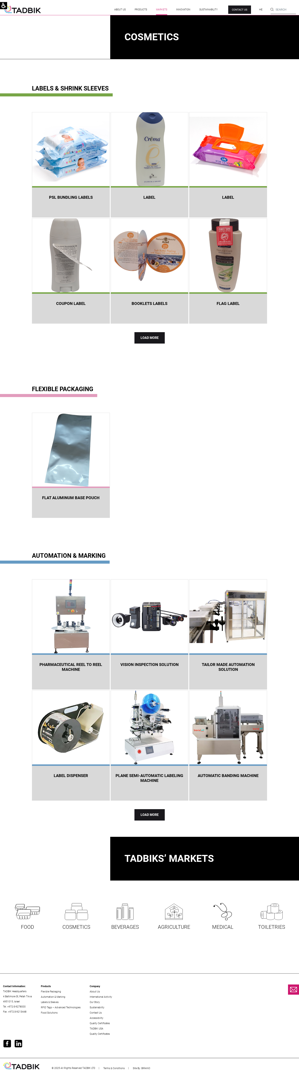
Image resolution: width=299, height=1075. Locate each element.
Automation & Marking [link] (53, 996)
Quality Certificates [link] (100, 1023)
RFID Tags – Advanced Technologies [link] (61, 1007)
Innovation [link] (183, 9)
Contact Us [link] (96, 1012)
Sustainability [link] (208, 9)
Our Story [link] (95, 1002)
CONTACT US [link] (239, 9)
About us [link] (120, 9)
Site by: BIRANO (141, 1068)
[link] (22, 9)
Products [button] (141, 9)
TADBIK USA (96, 1028)
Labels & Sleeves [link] (50, 1002)
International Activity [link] (101, 996)
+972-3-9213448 (17, 1011)
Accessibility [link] (96, 1018)
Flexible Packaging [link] (51, 991)
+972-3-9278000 (16, 1006)
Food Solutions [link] (49, 1012)
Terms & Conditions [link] (114, 1068)
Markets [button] (161, 9)
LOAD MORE (150, 338)
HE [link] (260, 9)
